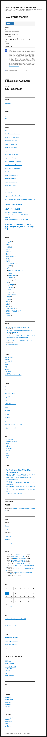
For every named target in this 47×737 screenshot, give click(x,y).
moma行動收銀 (8, 721)
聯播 (7, 453)
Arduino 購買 (8, 704)
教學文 (7, 253)
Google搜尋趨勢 (9, 440)
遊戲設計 (9, 299)
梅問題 (6, 407)
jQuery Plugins (8, 421)
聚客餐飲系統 (8, 726)
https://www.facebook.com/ (11, 154)
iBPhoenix (7, 368)
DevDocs (7, 414)
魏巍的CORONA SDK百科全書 (11, 428)
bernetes (8, 246)
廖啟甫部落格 (8, 539)
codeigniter (7, 670)
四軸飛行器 (8, 251)
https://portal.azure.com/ (11, 140)
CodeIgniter (11, 284)
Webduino (7, 706)
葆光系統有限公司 (9, 357)
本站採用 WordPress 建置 (25, 733)
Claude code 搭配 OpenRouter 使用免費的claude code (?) (19, 341)
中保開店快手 (8, 373)
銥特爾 (6, 364)
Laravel (10, 286)
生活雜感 (8, 260)
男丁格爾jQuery (8, 410)
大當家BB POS (8, 371)
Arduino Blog (8, 697)
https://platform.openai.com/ (12, 137)
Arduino (8, 244)
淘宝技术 (8, 258)
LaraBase (7, 672)
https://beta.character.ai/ (11, 182)
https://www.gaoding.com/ (11, 175)
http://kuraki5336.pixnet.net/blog (13, 374)
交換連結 (8, 443)
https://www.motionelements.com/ (13, 164)
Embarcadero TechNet (10, 393)
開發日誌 (8, 306)
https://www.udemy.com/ (11, 644)
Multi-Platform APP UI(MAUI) (15, 270)
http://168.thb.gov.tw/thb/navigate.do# (14, 625)
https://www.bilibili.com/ (11, 144)
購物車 (7, 457)
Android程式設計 (11, 263)
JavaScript (9, 280)
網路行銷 (8, 301)
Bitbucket (7, 116)
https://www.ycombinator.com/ (12, 133)
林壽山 (7, 70)
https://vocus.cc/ (9, 130)
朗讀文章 (9, 23)
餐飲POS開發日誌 (11, 308)
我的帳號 (8, 450)
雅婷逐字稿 (7, 217)
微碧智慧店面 (8, 719)
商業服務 (8, 446)
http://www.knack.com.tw (11, 637)
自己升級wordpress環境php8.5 (13, 344)
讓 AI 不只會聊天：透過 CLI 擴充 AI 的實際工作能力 (17, 327)
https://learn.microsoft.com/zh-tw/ (13, 196)
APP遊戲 (10, 273)
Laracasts (7, 665)
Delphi (19, 70)
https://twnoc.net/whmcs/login (12, 168)
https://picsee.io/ (9, 151)
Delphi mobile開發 (12, 275)
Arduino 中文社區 (9, 699)
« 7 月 (10, 606)
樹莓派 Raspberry (10, 256)
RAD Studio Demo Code (10, 403)
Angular (9, 265)
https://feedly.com (9, 648)
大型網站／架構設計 (11, 294)
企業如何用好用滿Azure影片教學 (13, 204)
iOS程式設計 (10, 277)
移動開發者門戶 (8, 536)
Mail (6, 118)
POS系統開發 (10, 287)
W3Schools (7, 417)
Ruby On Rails (10, 289)
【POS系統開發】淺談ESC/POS (19, 555)
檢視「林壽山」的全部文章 (14, 65)
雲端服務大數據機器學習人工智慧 (13, 310)
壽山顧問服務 (8, 103)
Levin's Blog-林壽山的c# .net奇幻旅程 (20, 7)
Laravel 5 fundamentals (10, 666)
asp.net (9, 267)
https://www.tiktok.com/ (11, 185)
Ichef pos (7, 725)
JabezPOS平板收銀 (9, 718)
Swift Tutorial (11, 279)
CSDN (6, 400)
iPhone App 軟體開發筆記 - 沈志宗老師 (13, 424)
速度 (26, 70)
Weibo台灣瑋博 (8, 361)
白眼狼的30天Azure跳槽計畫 (12, 209)
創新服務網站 (9, 248)
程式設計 (8, 261)
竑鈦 (6, 366)
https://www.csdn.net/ (10, 158)
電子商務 (8, 313)
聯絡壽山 (8, 455)
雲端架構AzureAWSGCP (11, 311)
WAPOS (6, 723)
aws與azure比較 (8, 192)
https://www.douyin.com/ (11, 189)
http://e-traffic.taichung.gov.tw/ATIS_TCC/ (15, 618)
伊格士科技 (7, 369)
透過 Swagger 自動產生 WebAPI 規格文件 (20, 228)
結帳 (7, 452)
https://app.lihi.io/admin (11, 147)
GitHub (6, 115)
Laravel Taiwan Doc (9, 663)
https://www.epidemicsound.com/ (13, 161)
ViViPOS (7, 359)
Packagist (7, 673)
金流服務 (9, 315)
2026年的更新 (9, 481)
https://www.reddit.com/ (11, 178)
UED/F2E (9, 292)
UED (8, 291)
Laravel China (8, 661)
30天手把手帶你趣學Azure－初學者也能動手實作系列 (16, 214)
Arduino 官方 (8, 702)
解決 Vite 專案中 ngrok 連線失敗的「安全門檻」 (16, 493)
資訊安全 (9, 298)
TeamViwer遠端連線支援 (11, 441)
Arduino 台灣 (8, 701)
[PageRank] (20, 390)
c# (7, 268)
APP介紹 (8, 242)
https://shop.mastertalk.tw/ (11, 641)
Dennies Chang (8, 543)
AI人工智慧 (8, 241)
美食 (7, 303)
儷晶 (6, 362)
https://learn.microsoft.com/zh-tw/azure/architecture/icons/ (20, 199)
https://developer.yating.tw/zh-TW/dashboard (16, 219)
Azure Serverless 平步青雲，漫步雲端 (13, 212)
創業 (7, 249)
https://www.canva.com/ (11, 171)
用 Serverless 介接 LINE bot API (18, 224)
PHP (8, 282)
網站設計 (9, 296)
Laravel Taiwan (8, 668)
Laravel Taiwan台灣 (9, 675)
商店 (7, 445)
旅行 (7, 254)
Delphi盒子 (7, 397)
